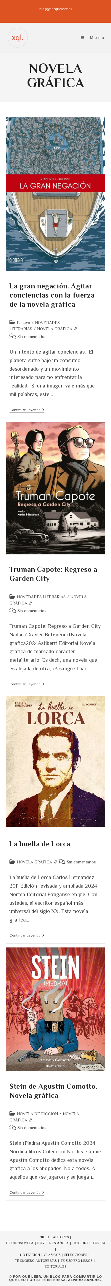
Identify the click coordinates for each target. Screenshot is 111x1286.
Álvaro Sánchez (85, 1280)
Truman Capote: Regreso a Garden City (53, 573)
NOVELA (26, 1243)
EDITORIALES (55, 1266)
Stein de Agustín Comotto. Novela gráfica (53, 1090)
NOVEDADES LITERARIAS (41, 596)
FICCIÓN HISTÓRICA (89, 1243)
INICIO (44, 1237)
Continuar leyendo (26, 410)
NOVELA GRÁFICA (54, 328)
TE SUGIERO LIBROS (76, 1261)
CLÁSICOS (52, 1255)
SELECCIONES (75, 1255)
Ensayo (23, 322)
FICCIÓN (13, 1243)
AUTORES (61, 1237)
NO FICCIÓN (30, 1255)
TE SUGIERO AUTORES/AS (36, 1261)
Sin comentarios (31, 336)
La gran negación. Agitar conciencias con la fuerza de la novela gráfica (51, 295)
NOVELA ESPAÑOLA (53, 1243)
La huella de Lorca (39, 844)
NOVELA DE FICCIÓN (37, 1113)
